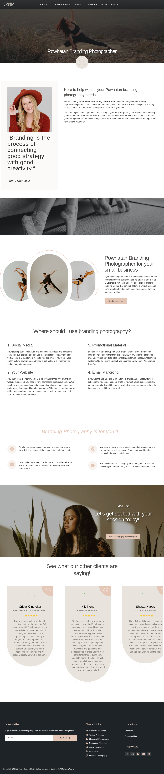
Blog (104, 4)
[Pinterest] (132, 754)
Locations (91, 4)
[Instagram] (127, 754)
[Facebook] (138, 754)
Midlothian (129, 731)
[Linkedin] (149, 754)
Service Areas (62, 4)
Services (45, 4)
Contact (116, 4)
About (78, 4)
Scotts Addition (131, 736)
